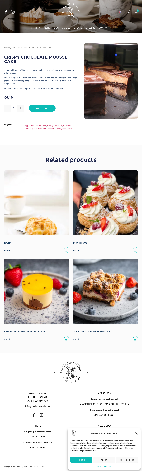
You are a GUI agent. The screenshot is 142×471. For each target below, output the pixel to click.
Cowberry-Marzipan (33, 128)
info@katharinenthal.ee (37, 406)
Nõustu (81, 459)
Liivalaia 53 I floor (104, 415)
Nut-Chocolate (49, 128)
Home (7, 47)
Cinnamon (67, 125)
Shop (34, 27)
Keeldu (104, 459)
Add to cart (42, 108)
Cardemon (41, 125)
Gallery (90, 27)
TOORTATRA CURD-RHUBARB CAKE (91, 331)
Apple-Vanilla (31, 125)
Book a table (62, 27)
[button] (136, 433)
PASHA (7, 242)
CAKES (15, 47)
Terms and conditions (103, 466)
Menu (47, 27)
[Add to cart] (66, 250)
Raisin (69, 128)
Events (78, 27)
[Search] (129, 11)
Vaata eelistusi (127, 459)
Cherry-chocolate (54, 125)
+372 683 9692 (37, 447)
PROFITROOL (80, 242)
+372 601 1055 (37, 436)
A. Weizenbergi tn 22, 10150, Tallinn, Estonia (104, 404)
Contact (104, 27)
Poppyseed (61, 128)
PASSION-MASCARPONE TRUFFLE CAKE (24, 331)
